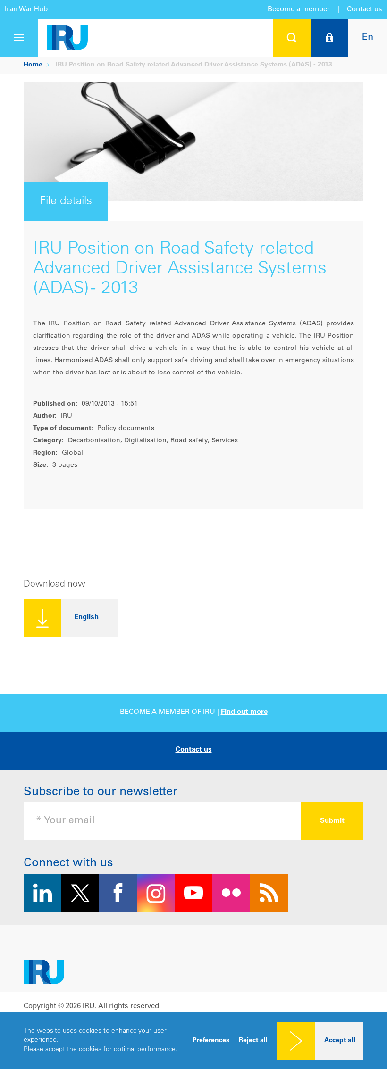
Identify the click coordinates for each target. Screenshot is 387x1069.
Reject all (253, 1040)
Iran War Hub (26, 9)
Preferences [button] (211, 1040)
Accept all (339, 1040)
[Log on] (329, 38)
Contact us (364, 9)
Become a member (299, 9)
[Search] (292, 38)
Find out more (244, 712)
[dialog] (193, 1040)
